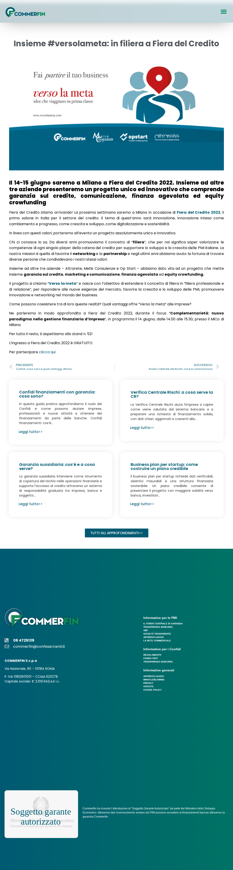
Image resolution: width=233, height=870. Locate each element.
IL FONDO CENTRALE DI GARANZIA (163, 623)
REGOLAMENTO (152, 655)
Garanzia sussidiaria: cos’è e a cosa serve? (57, 466)
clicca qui (47, 352)
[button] (223, 11)
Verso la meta (62, 283)
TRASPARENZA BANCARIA (158, 627)
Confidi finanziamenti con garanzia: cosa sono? (57, 394)
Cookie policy (152, 690)
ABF (145, 630)
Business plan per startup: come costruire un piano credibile (164, 466)
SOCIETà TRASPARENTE (157, 634)
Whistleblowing (154, 679)
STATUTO (148, 686)
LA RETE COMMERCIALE (157, 640)
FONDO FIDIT (150, 658)
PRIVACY (148, 683)
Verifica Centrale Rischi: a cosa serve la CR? (172, 394)
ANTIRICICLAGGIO (153, 637)
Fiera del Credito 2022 (198, 212)
